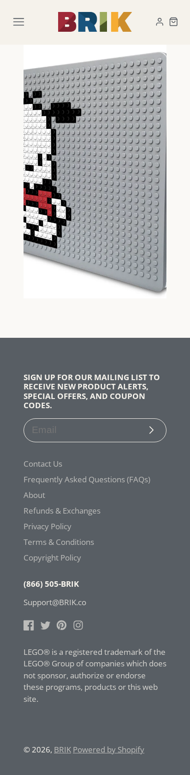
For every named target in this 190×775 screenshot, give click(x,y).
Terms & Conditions (59, 542)
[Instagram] (78, 625)
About (34, 495)
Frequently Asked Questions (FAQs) (87, 479)
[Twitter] (45, 625)
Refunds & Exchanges (62, 510)
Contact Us (43, 463)
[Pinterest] (61, 625)
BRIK (62, 749)
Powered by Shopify (108, 749)
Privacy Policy (47, 526)
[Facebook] (29, 625)
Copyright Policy (52, 557)
